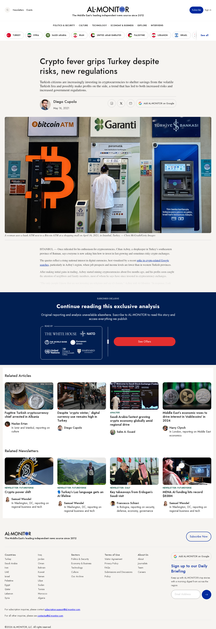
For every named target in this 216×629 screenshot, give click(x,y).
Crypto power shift (18, 492)
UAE (7, 572)
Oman (41, 563)
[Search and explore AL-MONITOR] (7, 10)
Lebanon (9, 593)
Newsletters (18, 10)
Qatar (7, 589)
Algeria (41, 598)
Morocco (42, 593)
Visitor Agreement (113, 559)
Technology (99, 25)
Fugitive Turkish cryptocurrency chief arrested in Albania (26, 415)
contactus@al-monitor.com (50, 615)
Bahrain (41, 567)
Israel (7, 576)
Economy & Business (122, 25)
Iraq (40, 554)
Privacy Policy (111, 563)
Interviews (157, 25)
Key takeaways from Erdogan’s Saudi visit (131, 494)
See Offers (144, 342)
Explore (142, 25)
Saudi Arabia (11, 563)
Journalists (142, 563)
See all (204, 35)
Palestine (9, 580)
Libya (40, 580)
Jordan (41, 559)
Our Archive (77, 576)
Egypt (7, 585)
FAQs (107, 567)
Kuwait (41, 572)
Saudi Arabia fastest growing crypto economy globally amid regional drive (131, 421)
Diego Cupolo (65, 101)
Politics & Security (64, 25)
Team (140, 567)
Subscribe (196, 9)
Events (29, 10)
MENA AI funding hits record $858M (183, 494)
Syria (7, 598)
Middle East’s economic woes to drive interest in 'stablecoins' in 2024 (185, 417)
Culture (83, 25)
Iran (6, 567)
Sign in (208, 9)
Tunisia (41, 589)
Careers (142, 572)
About (141, 559)
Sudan (41, 585)
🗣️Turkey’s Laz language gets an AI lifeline (80, 494)
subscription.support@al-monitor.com (62, 609)
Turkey (8, 559)
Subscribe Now (199, 536)
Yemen (41, 576)
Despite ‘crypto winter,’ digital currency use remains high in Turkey (78, 417)
